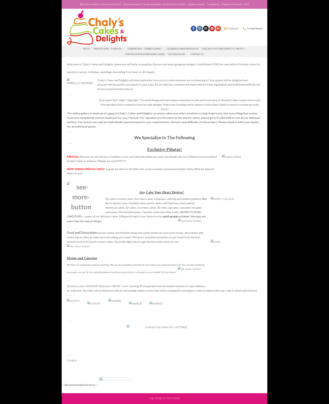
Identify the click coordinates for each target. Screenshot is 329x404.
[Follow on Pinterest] (212, 29)
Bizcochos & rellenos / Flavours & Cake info (100, 4)
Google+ (72, 360)
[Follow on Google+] (218, 29)
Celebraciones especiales (182, 48)
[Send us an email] (206, 29)
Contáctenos (213, 4)
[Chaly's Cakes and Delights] (117, 27)
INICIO (86, 48)
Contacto (197, 54)
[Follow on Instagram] (200, 29)
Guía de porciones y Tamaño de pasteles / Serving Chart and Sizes (154, 4)
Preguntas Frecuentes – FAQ (235, 4)
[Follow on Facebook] (193, 29)
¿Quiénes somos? (196, 4)
